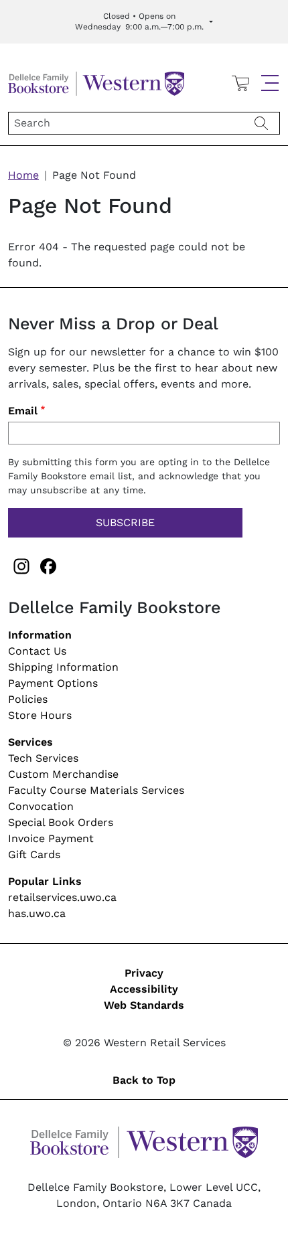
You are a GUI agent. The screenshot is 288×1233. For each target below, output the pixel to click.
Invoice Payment (51, 838)
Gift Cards (34, 854)
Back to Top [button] (144, 1080)
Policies (28, 699)
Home (23, 175)
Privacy (144, 973)
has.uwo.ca (37, 913)
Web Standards (144, 1005)
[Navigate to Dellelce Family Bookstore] (96, 81)
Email (23, 410)
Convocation (41, 806)
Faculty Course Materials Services (96, 790)
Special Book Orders (60, 822)
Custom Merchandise (63, 774)
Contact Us (37, 651)
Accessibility (144, 989)
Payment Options (53, 683)
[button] (270, 83)
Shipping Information (63, 667)
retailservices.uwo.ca (62, 897)
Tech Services (43, 758)
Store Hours (40, 715)
